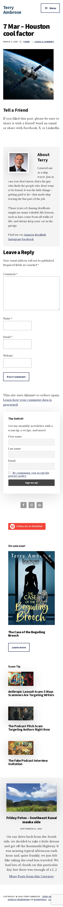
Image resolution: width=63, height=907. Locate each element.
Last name (14, 448)
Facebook (28, 239)
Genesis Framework (19, 899)
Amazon (29, 234)
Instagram (14, 239)
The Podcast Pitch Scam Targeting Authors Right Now (29, 727)
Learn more (19, 647)
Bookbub (40, 234)
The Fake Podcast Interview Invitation (28, 762)
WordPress (40, 899)
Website (8, 355)
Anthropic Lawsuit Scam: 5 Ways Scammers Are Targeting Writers (31, 693)
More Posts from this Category (31, 876)
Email (7, 337)
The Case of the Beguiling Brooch (26, 633)
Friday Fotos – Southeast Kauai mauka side (31, 819)
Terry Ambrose (12, 9)
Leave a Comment (44, 41)
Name (7, 318)
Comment (10, 274)
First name (15, 436)
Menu (53, 8)
